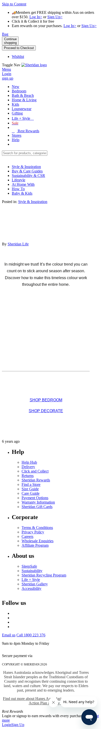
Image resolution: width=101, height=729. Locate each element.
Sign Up (17, 725)
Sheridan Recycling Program (44, 575)
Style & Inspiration (26, 167)
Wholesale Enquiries (37, 541)
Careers (27, 536)
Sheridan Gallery (35, 584)
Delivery (28, 467)
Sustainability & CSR (28, 175)
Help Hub (29, 462)
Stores (16, 135)
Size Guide (30, 489)
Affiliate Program (35, 545)
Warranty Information (38, 502)
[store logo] (34, 65)
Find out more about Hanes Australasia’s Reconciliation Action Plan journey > (46, 700)
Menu (6, 69)
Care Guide (30, 493)
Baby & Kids (22, 193)
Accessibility (31, 588)
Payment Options (35, 498)
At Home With (23, 184)
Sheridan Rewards (36, 480)
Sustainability (32, 571)
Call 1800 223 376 (30, 635)
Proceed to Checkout (19, 48)
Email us (8, 635)
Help (15, 140)
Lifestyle (18, 180)
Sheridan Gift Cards (37, 507)
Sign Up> (55, 17)
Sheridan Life (18, 244)
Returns (28, 476)
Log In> (35, 17)
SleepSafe (29, 566)
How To (18, 189)
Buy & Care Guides (27, 171)
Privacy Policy (33, 532)
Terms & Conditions (37, 528)
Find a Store (31, 484)
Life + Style (31, 579)
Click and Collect (35, 471)
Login (6, 725)
